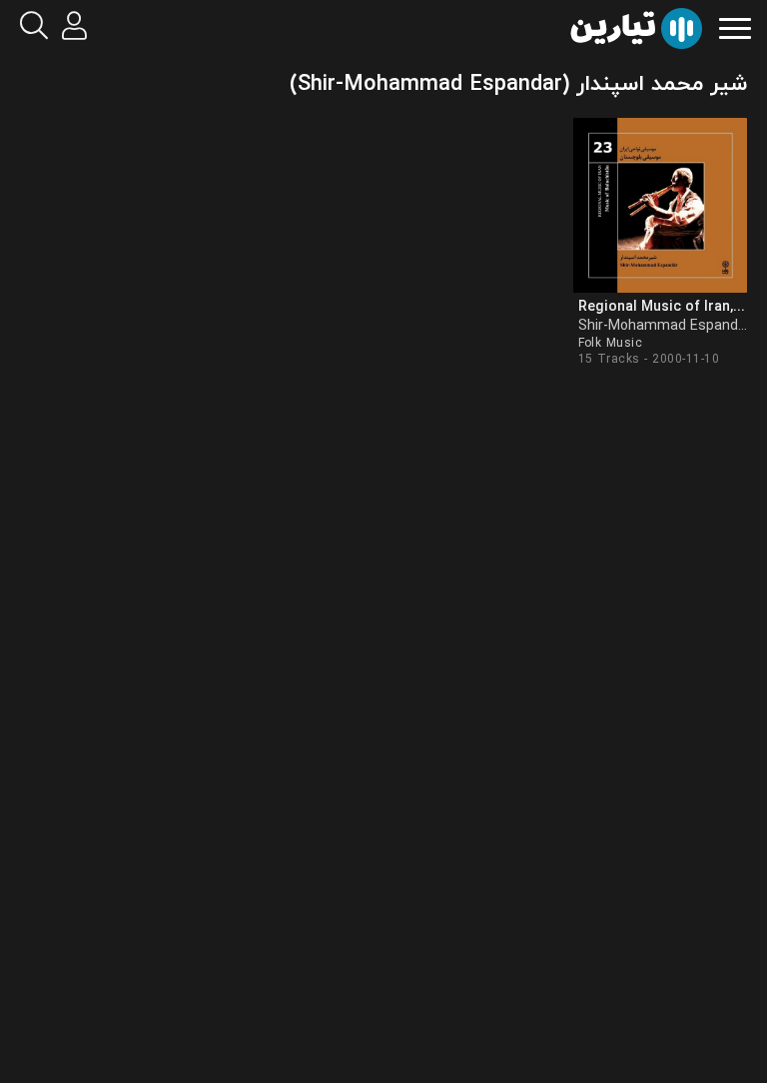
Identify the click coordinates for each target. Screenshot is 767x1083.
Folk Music (610, 344)
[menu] (735, 26)
